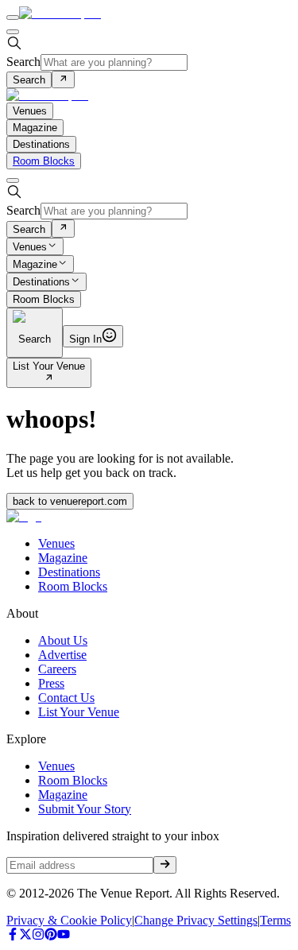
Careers (57, 669)
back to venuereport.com (70, 501)
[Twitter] (25, 936)
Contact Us (66, 697)
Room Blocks (44, 161)
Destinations (41, 283)
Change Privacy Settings (195, 920)
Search (23, 61)
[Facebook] (12, 936)
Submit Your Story (84, 809)
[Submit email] (164, 865)
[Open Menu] (12, 17)
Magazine (35, 264)
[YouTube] (63, 936)
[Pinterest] (51, 936)
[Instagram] (38, 936)
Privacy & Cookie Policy (69, 920)
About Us (62, 640)
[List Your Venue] (48, 379)
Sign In (85, 339)
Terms (275, 920)
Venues (30, 247)
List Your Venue (49, 366)
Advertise (62, 654)
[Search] (63, 79)
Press (51, 683)
